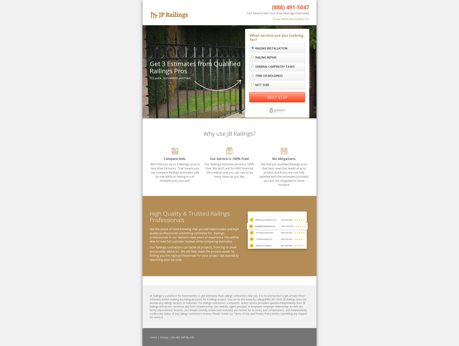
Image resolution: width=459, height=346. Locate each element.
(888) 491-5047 (290, 7)
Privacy (164, 337)
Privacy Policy (263, 313)
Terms (153, 337)
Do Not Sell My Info (182, 337)
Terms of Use (242, 313)
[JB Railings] (173, 13)
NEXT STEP (277, 97)
